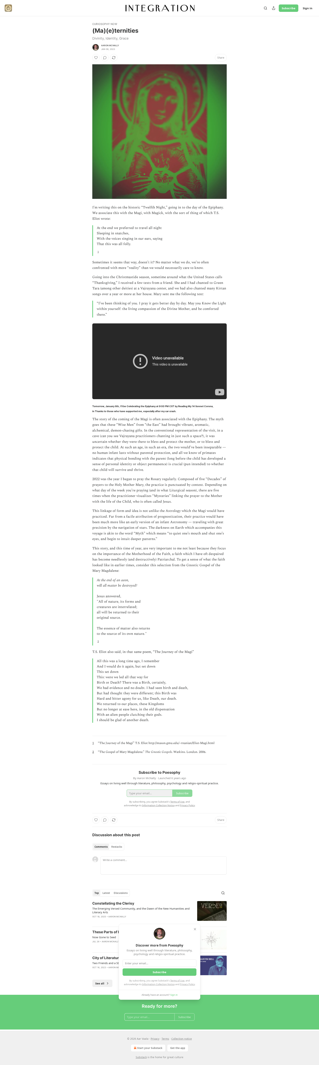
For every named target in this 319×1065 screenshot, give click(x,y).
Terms (165, 1038)
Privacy (155, 1038)
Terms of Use (177, 980)
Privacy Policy (187, 984)
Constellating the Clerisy (113, 903)
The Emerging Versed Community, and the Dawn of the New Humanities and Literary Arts (141, 910)
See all (99, 983)
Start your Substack (149, 1048)
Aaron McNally (110, 45)
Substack (141, 1057)
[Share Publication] (273, 8)
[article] (159, 912)
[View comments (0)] (105, 57)
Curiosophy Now (104, 24)
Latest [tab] (106, 893)
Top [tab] (97, 893)
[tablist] (108, 846)
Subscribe (288, 8)
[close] (195, 929)
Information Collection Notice (158, 984)
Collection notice (181, 1038)
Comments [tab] (101, 846)
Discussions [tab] (121, 893)
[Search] (265, 8)
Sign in (307, 8)
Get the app (177, 1048)
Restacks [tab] (116, 846)
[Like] (96, 57)
